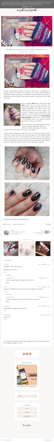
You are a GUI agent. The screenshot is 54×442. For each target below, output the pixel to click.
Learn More (25, 6)
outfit (27, 408)
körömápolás (8, 224)
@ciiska (27, 425)
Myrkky (6, 306)
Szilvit (33, 103)
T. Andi (6, 264)
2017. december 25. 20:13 (43, 278)
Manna (23, 105)
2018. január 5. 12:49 (45, 315)
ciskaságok (27, 10)
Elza (5, 287)
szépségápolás (21, 224)
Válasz (5, 272)
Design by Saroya (47, 440)
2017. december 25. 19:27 (44, 264)
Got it (31, 6)
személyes (27, 412)
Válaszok (8, 275)
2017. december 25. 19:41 (44, 286)
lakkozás (14, 224)
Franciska (10, 278)
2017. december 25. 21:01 (44, 306)
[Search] (35, 396)
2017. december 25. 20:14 (43, 297)
